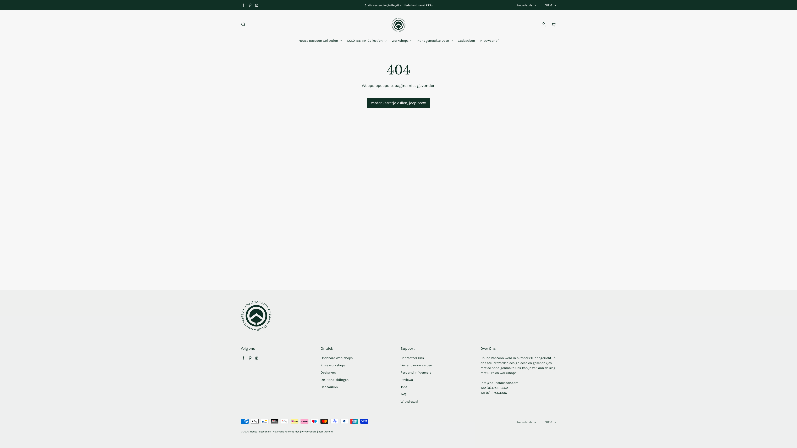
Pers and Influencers (416, 372)
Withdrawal (409, 401)
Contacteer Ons (412, 358)
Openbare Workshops (337, 358)
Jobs (404, 387)
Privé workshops (333, 365)
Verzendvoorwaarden (416, 365)
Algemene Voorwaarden (286, 431)
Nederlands (524, 5)
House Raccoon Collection (319, 41)
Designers (328, 372)
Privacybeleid (309, 431)
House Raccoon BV (260, 431)
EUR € (548, 5)
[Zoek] (243, 24)
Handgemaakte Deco (433, 41)
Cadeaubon (466, 41)
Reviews (407, 380)
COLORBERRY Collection (365, 41)
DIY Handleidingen (335, 380)
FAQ (403, 394)
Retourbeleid (325, 431)
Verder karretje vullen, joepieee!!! (398, 103)
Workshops (400, 41)
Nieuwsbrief (489, 41)
